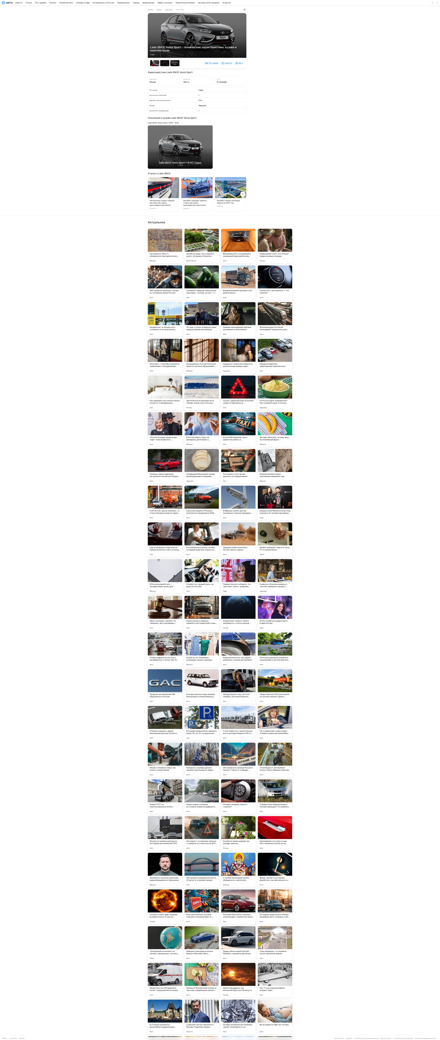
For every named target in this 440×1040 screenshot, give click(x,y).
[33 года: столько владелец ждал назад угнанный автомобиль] (201, 319)
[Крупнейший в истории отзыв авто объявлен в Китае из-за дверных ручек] (275, 833)
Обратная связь (386, 1038)
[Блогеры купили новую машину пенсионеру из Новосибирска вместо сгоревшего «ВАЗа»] (201, 686)
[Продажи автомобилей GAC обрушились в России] (165, 686)
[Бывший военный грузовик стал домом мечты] (238, 282)
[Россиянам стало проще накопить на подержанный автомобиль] (238, 466)
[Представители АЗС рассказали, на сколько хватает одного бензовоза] (275, 686)
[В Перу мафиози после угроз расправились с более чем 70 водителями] (165, 650)
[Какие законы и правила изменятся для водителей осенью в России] (201, 613)
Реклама (22, 1038)
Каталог (151, 9)
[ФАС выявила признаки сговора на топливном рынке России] (165, 282)
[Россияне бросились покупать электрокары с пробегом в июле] (238, 906)
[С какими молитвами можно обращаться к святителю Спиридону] (238, 870)
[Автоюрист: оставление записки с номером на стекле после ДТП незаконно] (201, 833)
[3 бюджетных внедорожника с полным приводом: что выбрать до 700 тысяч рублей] (275, 796)
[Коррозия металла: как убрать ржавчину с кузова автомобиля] (238, 650)
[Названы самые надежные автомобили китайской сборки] (165, 466)
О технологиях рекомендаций (403, 1038)
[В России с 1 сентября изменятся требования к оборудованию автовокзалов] (165, 356)
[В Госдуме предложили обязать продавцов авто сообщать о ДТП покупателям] (275, 906)
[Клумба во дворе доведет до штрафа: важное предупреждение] (238, 833)
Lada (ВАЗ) (169, 9)
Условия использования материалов (366, 1038)
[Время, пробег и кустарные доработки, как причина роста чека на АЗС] (275, 870)
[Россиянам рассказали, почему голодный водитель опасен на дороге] (201, 539)
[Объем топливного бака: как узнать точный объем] (165, 760)
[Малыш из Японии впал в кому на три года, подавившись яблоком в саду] (201, 980)
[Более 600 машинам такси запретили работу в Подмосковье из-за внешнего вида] (238, 429)
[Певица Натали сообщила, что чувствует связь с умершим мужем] (238, 576)
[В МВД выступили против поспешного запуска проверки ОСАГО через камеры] (238, 503)
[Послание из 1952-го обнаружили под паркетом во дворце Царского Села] (165, 246)
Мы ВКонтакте (339, 1038)
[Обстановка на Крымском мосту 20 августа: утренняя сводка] (201, 870)
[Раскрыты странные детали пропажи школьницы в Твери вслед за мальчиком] (201, 760)
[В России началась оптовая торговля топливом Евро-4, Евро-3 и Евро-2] (201, 906)
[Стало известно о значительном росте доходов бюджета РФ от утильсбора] (238, 723)
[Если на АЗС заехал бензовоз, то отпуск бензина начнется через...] (165, 503)
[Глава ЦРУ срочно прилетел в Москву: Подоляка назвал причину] (201, 1017)
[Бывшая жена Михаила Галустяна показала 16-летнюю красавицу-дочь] (275, 503)
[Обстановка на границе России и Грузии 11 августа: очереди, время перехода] (238, 760)
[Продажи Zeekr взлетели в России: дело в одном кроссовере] (238, 539)
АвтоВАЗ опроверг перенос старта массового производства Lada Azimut (195, 202)
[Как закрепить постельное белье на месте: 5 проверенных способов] (165, 393)
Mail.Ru (4, 1038)
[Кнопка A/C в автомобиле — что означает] (275, 282)
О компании (13, 1038)
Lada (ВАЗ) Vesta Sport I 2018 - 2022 (163, 123)
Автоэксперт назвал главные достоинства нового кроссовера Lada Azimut (162, 202)
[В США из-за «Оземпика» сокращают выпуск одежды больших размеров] (201, 650)
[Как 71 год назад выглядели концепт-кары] (275, 980)
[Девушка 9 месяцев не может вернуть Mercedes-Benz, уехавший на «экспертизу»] (201, 943)
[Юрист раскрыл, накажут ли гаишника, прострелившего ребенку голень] (165, 613)
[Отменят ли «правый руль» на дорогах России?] (201, 576)
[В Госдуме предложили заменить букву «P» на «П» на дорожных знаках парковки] (201, 723)
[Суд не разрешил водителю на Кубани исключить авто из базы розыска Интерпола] (165, 539)
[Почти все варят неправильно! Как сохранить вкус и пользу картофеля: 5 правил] (275, 393)
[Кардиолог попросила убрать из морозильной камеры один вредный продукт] (238, 356)
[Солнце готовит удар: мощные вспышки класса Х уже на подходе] (165, 906)
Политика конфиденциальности (425, 1038)
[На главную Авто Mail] (9, 3)
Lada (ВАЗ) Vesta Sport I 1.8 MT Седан (180, 162)
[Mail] (3, 3)
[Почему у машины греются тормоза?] (238, 796)
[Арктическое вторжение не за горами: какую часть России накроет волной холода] (201, 393)
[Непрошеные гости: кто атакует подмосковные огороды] (275, 246)
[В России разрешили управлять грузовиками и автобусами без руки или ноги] (275, 650)
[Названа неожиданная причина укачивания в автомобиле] (238, 319)
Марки (159, 9)
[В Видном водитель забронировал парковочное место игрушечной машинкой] (275, 356)
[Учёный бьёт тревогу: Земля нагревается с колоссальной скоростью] (238, 613)
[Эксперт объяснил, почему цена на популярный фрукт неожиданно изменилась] (275, 429)
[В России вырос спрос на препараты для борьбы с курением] (201, 429)
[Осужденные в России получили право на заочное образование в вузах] (201, 356)
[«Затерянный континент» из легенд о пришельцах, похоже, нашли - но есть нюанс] (165, 943)
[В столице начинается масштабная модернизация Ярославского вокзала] (165, 1017)
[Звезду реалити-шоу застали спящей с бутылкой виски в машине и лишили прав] (238, 686)
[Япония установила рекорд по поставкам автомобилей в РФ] (165, 833)
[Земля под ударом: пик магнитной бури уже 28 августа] (238, 980)
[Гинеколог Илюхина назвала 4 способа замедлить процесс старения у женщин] (275, 576)
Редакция (349, 1038)
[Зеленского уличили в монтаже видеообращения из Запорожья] (165, 870)
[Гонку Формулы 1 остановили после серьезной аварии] (275, 943)
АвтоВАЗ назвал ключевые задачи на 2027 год (228, 201)
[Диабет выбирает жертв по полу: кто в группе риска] (275, 539)
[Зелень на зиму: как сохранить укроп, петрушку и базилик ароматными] (201, 246)
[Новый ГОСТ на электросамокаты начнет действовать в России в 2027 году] (165, 796)
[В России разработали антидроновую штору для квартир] (165, 576)
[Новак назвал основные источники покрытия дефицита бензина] (201, 796)
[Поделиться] (244, 9)
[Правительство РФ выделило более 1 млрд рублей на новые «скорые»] (165, 980)
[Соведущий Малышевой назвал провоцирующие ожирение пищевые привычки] (201, 466)
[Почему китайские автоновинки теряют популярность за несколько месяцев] (238, 1017)
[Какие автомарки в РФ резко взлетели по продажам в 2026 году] (201, 503)
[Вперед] (242, 194)
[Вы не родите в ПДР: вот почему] (275, 1017)
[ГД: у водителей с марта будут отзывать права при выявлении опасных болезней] (275, 723)
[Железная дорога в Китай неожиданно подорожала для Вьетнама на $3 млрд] (275, 319)
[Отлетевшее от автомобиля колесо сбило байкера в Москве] (275, 760)
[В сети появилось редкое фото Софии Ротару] (275, 613)
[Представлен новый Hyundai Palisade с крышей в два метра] (238, 943)
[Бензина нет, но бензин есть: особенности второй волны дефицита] (165, 319)
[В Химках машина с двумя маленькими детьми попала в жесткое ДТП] (165, 723)
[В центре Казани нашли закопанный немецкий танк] (275, 466)
